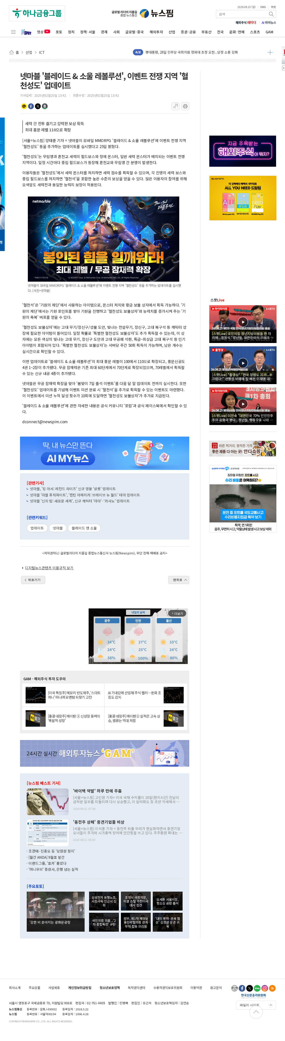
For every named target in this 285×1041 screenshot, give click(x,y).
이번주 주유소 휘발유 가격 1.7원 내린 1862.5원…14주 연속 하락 (190, 52)
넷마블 (58, 528)
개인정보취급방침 (79, 987)
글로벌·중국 (134, 31)
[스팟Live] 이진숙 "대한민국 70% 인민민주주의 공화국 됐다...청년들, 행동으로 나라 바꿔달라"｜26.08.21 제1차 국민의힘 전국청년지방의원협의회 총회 (242, 417)
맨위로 (177, 580)
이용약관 (196, 987)
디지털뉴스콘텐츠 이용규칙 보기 (49, 567)
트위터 (38, 106)
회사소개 (14, 987)
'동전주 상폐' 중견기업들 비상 (98, 822)
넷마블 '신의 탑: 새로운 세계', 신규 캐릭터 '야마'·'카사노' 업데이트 (80, 500)
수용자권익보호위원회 (167, 987)
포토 (59, 31)
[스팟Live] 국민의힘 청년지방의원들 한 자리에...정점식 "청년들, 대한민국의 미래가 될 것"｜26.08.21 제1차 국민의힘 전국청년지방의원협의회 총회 (243, 335)
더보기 (270, 52)
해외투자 (156, 31)
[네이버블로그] (257, 988)
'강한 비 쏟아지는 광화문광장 (49, 922)
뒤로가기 (34, 580)
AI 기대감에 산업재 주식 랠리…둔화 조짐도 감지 (134, 695)
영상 (40, 31)
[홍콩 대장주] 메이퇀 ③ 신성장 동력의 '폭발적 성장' (74, 718)
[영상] (243, 323)
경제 (104, 31)
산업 (172, 31)
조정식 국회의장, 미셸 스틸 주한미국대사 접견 (135, 901)
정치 (71, 31)
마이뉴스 (269, 22)
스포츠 (255, 31)
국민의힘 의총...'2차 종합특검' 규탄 (104, 922)
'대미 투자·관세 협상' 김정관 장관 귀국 (167, 922)
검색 (271, 14)
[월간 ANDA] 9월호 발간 (46, 857)
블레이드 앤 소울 (84, 528)
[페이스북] (242, 988)
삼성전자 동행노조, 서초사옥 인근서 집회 (104, 901)
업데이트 (37, 528)
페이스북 (31, 106)
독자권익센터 (136, 987)
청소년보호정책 (110, 987)
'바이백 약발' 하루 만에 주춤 (97, 790)
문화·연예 (236, 31)
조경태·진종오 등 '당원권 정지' (51, 850)
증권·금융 (188, 31)
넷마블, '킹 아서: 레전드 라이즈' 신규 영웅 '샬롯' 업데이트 (73, 488)
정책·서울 (87, 31)
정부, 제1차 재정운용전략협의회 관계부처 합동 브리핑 (136, 922)
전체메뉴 (13, 32)
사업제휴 (54, 987)
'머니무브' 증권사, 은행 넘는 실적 (53, 869)
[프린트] (185, 106)
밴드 (45, 106)
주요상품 (34, 987)
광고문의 (216, 987)
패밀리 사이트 (249, 1005)
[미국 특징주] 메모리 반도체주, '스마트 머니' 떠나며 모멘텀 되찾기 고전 (74, 695)
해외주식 (246, 22)
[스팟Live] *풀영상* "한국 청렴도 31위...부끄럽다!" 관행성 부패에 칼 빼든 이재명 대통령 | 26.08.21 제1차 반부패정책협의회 (242, 377)
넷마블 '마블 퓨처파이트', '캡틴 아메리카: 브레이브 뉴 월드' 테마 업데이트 (85, 494)
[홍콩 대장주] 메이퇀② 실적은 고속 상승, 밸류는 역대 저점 (134, 718)
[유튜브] (234, 988)
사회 (116, 31)
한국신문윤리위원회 (253, 995)
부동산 (207, 31)
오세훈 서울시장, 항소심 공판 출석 (168, 901)
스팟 (217, 300)
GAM (269, 31)
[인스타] (264, 988)
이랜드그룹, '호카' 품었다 (47, 863)
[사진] (48, 801)
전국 (220, 31)
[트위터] (249, 988)
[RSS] (272, 988)
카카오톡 (24, 106)
